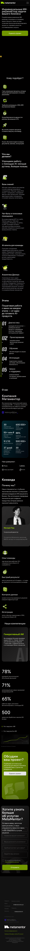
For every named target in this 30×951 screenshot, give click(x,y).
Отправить (15, 867)
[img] (27, 2)
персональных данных (12, 862)
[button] (15, 33)
